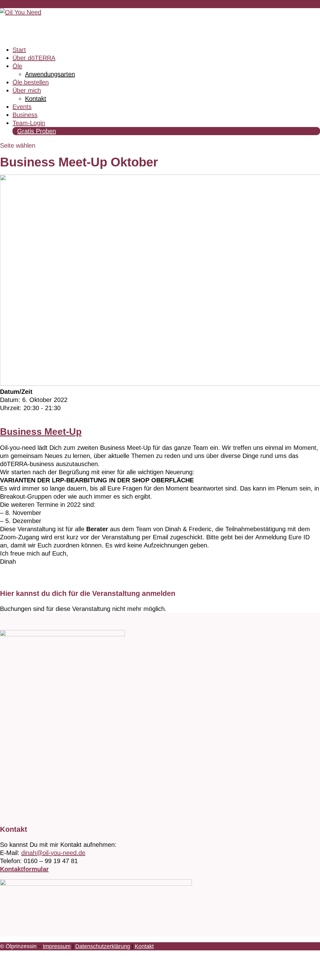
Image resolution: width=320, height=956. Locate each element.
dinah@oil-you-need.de (53, 852)
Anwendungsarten (50, 74)
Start (19, 49)
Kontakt (35, 98)
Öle (17, 66)
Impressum (57, 946)
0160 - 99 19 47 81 (19, 4)
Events (22, 106)
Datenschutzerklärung (102, 946)
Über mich (26, 90)
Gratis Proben (36, 131)
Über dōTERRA (33, 57)
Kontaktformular (24, 869)
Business (25, 114)
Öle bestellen (30, 82)
